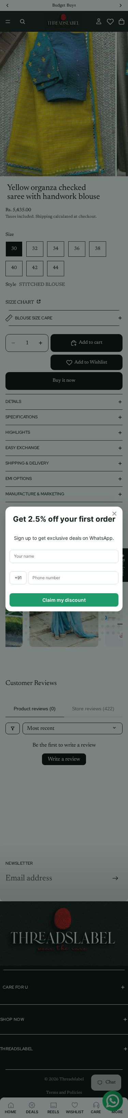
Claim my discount (64, 600)
